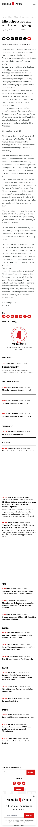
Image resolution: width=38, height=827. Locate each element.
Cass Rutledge (14, 644)
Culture (10, 17)
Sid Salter (11, 724)
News (4, 387)
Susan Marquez (13, 522)
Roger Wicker (12, 714)
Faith (4, 363)
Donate (19, 789)
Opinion (4, 714)
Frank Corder (11, 588)
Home (4, 17)
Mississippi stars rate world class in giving (16, 44)
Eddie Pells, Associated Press (18, 497)
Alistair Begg (11, 363)
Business (5, 632)
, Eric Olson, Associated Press (12, 499)
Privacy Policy (25, 822)
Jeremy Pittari (11, 600)
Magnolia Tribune (12, 387)
